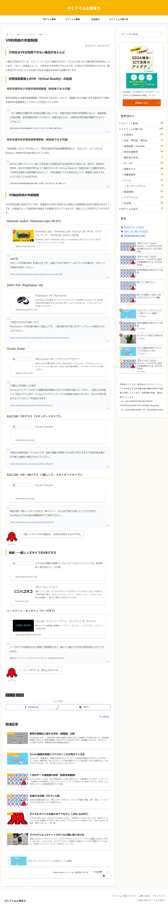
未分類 (21, 695)
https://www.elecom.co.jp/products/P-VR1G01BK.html (32, 522)
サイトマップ (158, 896)
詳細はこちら (141, 103)
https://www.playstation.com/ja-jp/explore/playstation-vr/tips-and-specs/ (39, 337)
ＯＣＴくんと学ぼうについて (124, 896)
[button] (85, 707)
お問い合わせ (144, 896)
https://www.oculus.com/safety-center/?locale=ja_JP (31, 405)
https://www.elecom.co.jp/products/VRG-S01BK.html (31, 463)
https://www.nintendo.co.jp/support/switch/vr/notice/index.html (36, 274)
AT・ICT (11, 695)
